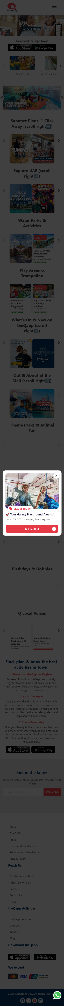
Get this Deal (32, 529)
